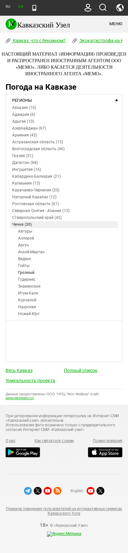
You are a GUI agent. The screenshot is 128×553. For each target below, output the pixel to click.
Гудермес (26, 279)
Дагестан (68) (25, 162)
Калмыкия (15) (26, 183)
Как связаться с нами (54, 440)
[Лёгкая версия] (34, 8)
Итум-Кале (28, 293)
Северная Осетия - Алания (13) (41, 210)
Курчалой (27, 300)
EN (20, 7)
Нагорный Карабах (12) (34, 197)
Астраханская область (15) (37, 142)
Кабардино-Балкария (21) (36, 176)
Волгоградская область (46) (38, 149)
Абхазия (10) (24, 107)
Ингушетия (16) (26, 169)
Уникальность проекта (30, 380)
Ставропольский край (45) (37, 217)
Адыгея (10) (23, 121)
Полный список (80, 370)
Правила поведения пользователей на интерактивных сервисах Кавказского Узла (64, 511)
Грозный (26, 272)
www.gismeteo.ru (19, 398)
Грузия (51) (22, 155)
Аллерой (26, 238)
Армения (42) (24, 135)
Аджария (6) (23, 114)
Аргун (23, 245)
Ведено (24, 259)
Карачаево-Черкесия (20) (35, 190)
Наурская (27, 307)
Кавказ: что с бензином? (39, 40)
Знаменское (29, 286)
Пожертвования (107, 440)
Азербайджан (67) (29, 128)
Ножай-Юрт (29, 314)
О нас (10, 440)
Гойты (24, 265)
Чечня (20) (22, 224)
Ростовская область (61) (35, 204)
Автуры (25, 231)
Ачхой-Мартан (31, 252)
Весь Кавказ (19, 370)
